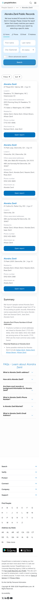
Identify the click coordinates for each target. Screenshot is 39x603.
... (17, 7)
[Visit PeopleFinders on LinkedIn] (6, 598)
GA (13, 537)
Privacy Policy (15, 578)
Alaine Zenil (30, 350)
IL (32, 537)
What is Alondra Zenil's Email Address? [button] (14, 414)
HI (17, 537)
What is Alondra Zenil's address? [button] (16, 372)
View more (11, 542)
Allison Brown (11, 352)
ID (27, 537)
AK (3, 532)
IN (2, 542)
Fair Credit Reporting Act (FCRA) (15, 571)
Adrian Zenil (20, 350)
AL (8, 532)
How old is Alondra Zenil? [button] (13, 379)
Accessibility (6, 593)
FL (8, 537)
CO (28, 532)
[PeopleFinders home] (9, 3)
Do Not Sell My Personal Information (14, 582)
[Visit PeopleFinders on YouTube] (11, 598)
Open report (19, 135)
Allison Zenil (21, 352)
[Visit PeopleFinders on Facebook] (8, 598)
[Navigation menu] (35, 3)
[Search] (30, 3)
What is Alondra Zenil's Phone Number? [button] (15, 398)
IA (22, 537)
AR (13, 532)
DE (3, 537)
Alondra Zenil (10, 84)
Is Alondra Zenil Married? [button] (13, 406)
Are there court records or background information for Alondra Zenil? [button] (17, 388)
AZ (18, 532)
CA (23, 532)
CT (33, 532)
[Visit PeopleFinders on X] (3, 598)
